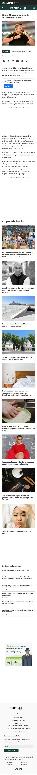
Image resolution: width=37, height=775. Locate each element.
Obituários (6, 51)
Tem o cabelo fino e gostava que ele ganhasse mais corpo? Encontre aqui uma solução (17, 498)
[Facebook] (4, 61)
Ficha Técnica (18, 723)
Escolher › (8, 86)
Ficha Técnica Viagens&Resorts (18, 726)
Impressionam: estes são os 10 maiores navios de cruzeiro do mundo (16, 325)
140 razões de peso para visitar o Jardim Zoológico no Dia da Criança (17, 358)
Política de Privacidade (23, 764)
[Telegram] (26, 61)
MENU (17, 3)
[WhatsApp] (8, 61)
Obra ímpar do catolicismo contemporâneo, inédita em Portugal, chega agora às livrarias (18, 290)
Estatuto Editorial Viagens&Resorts (18, 728)
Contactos (18, 731)
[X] (22, 61)
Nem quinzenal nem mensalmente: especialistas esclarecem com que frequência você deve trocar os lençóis (16, 393)
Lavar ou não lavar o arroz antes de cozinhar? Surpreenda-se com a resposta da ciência (18, 429)
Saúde (18, 713)
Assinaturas (18, 718)
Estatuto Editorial (18, 720)
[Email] (17, 61)
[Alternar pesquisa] (34, 8)
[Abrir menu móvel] (2, 8)
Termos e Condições (10, 764)
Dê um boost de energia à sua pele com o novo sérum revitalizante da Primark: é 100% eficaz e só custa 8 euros (17, 255)
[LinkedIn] (13, 61)
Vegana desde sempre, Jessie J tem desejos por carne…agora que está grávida (18, 463)
